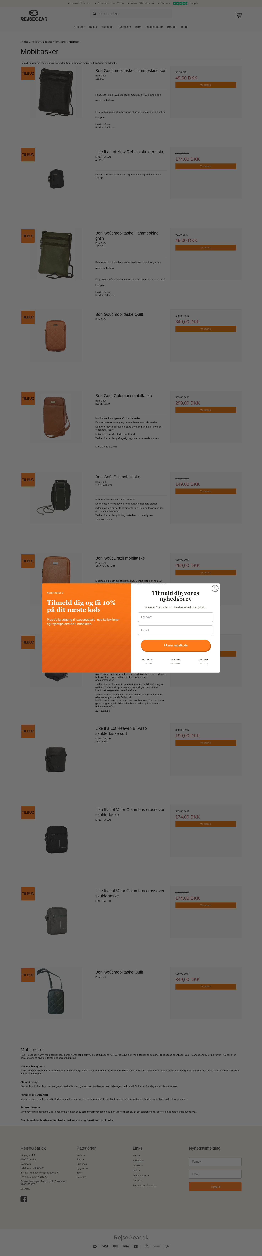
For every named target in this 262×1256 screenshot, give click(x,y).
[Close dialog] (215, 588)
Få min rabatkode (175, 645)
